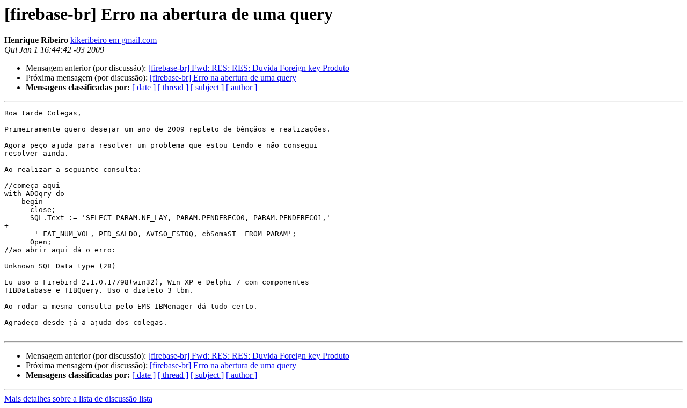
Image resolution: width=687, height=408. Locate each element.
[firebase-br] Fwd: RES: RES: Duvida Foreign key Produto (248, 67)
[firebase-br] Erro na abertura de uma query (223, 77)
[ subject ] (207, 87)
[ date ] (144, 87)
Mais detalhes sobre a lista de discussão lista (78, 398)
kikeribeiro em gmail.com (113, 40)
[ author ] (241, 87)
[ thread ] (173, 87)
